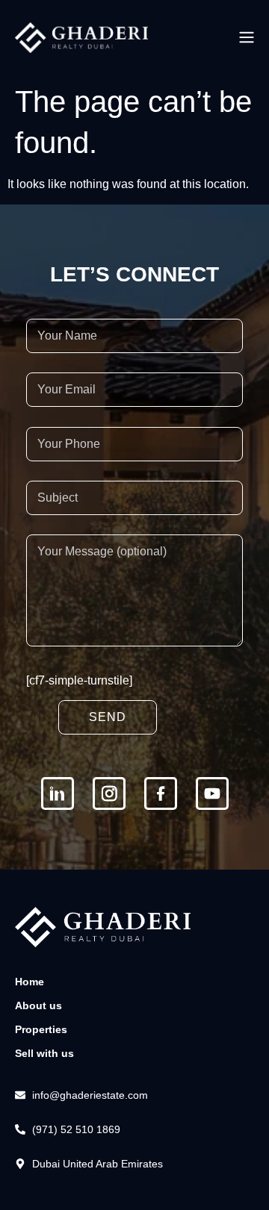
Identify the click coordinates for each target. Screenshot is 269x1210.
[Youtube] (212, 793)
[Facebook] (160, 793)
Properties (41, 1029)
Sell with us (44, 1053)
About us (38, 1005)
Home (29, 982)
